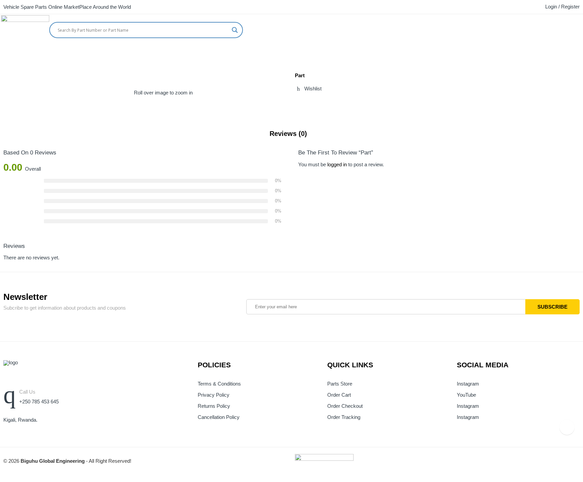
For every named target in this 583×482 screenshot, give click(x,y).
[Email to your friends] (322, 103)
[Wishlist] (580, 28)
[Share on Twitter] (297, 103)
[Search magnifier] (235, 30)
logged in (337, 164)
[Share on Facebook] (309, 103)
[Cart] (568, 28)
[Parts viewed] (567, 427)
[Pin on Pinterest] (334, 103)
